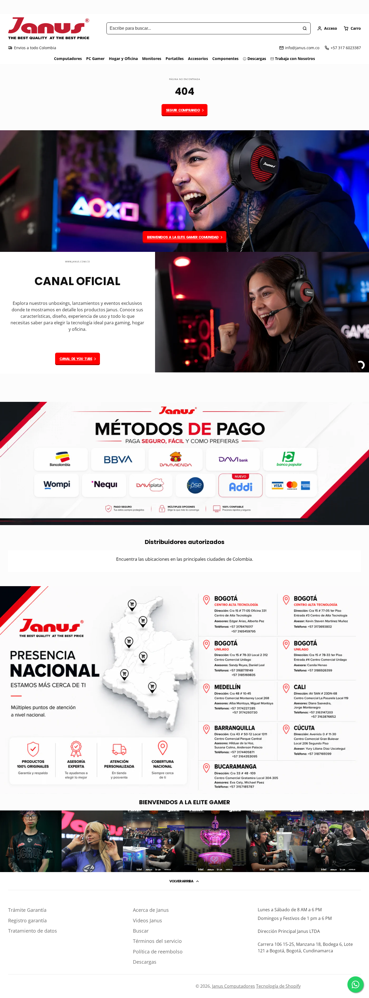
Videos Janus (147, 920)
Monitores (151, 58)
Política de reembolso (158, 951)
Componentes (225, 58)
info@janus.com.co (302, 47)
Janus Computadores (233, 986)
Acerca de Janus (151, 910)
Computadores (68, 58)
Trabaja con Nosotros (295, 58)
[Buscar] (304, 28)
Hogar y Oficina (123, 58)
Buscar (141, 930)
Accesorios (198, 58)
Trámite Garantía (27, 910)
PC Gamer (95, 58)
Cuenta (327, 28)
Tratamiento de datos (32, 930)
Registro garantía (27, 920)
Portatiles (175, 58)
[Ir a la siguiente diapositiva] (359, 387)
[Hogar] (48, 28)
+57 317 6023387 (346, 47)
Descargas (256, 58)
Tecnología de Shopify (278, 986)
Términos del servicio (157, 941)
